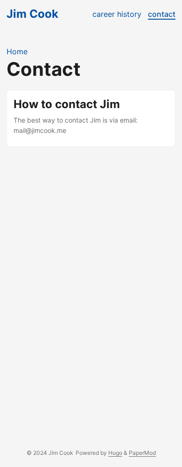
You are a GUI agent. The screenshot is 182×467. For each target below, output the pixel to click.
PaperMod (142, 452)
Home (17, 51)
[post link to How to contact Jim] (91, 118)
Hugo (115, 452)
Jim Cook (32, 14)
